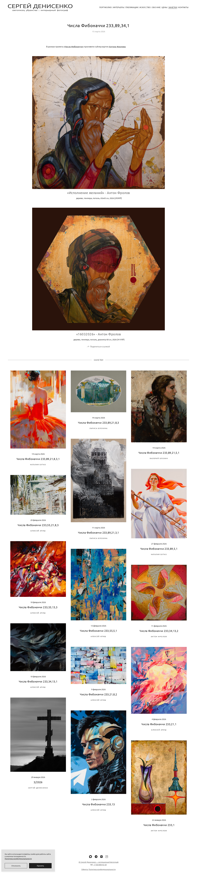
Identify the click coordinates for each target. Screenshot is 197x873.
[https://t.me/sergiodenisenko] (96, 856)
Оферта (84, 869)
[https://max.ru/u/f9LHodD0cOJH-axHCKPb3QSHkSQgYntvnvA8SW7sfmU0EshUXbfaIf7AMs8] (90, 856)
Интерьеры (118, 7)
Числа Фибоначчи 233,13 (98, 804)
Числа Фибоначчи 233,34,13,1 (38, 681)
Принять (40, 866)
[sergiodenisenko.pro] (40, 7)
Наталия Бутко (38, 464)
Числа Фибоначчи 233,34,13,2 (159, 630)
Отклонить (16, 866)
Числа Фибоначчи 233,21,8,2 (98, 694)
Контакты (183, 7)
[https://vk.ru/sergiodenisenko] (101, 856)
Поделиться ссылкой (100, 346)
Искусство (145, 7)
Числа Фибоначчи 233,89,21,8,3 (98, 422)
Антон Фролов (159, 636)
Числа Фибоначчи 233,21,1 (158, 724)
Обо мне (156, 7)
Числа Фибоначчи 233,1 (158, 825)
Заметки (172, 7)
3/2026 (38, 782)
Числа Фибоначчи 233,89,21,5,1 (158, 452)
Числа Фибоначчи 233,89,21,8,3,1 (38, 458)
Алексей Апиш (38, 531)
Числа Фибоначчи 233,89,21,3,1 (98, 532)
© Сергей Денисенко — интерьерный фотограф (98, 862)
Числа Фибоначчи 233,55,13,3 (38, 607)
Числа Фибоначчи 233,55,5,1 (98, 630)
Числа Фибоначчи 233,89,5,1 (158, 548)
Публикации (131, 7)
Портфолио (105, 7)
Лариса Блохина (99, 428)
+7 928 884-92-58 (100, 864)
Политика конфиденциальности (102, 869)
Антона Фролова (117, 46)
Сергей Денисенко (38, 788)
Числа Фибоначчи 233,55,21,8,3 (38, 525)
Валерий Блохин (159, 458)
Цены (164, 7)
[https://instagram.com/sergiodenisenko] (106, 856)
